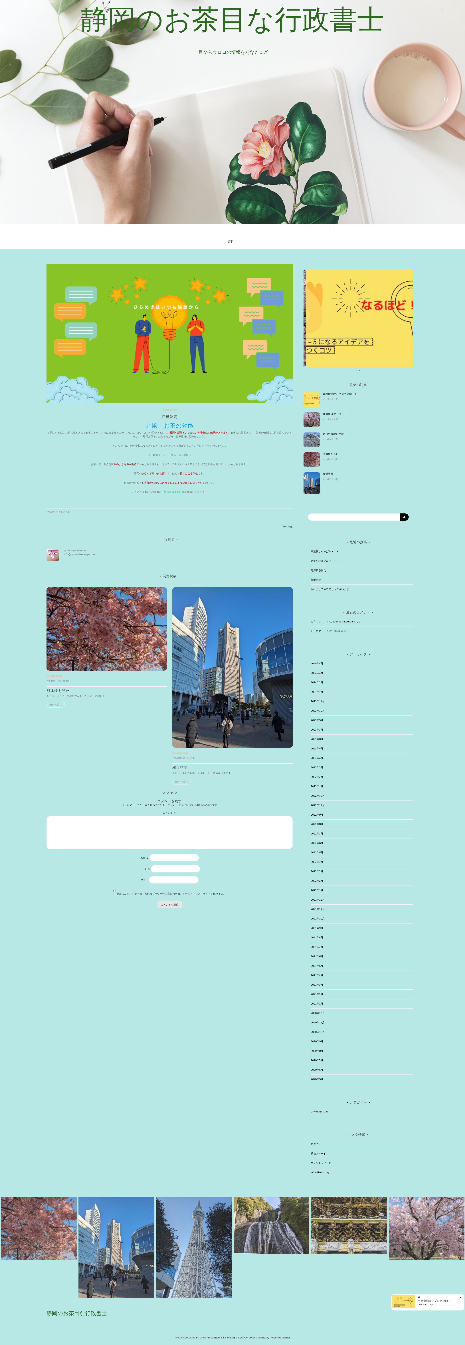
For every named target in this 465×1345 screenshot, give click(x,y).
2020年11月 (318, 1022)
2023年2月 (317, 777)
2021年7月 (317, 947)
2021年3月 (317, 984)
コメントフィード (321, 1163)
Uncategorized (170, 409)
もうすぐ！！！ (320, 621)
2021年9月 (317, 928)
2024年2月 (317, 682)
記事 (230, 241)
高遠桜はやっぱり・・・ (193, 690)
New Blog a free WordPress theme (244, 1337)
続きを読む (55, 781)
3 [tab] (172, 793)
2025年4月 (317, 663)
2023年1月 (317, 786)
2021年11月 (318, 909)
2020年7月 (317, 1060)
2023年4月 (317, 758)
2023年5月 (317, 748)
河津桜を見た (331, 453)
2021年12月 (318, 899)
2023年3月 (317, 767)
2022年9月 (317, 814)
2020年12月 (318, 1013)
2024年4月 (317, 673)
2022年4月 (317, 862)
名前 (144, 857)
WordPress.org (320, 1172)
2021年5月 (317, 965)
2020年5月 (317, 1079)
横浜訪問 (54, 767)
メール (144, 868)
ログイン (316, 1144)
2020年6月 (317, 1069)
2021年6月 (317, 956)
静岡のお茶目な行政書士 (233, 19)
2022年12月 (318, 795)
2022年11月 (318, 805)
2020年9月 (317, 1041)
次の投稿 (287, 527)
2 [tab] (168, 793)
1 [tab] (164, 793)
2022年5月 (317, 852)
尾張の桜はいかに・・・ (337, 433)
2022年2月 (317, 880)
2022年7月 (317, 833)
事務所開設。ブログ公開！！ (340, 394)
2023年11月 (318, 701)
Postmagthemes (280, 1337)
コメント (169, 812)
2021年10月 (318, 918)
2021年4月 (317, 975)
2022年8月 (317, 824)
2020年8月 (317, 1050)
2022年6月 (317, 843)
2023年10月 (318, 710)
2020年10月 (318, 1032)
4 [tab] (176, 793)
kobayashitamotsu (78, 550)
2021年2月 (317, 994)
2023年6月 (317, 739)
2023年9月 (317, 720)
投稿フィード (318, 1153)
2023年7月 (317, 729)
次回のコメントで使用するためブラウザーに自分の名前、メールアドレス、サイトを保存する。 (171, 893)
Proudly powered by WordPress (194, 1337)
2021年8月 (317, 937)
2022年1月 (317, 890)
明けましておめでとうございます (330, 589)
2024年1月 (317, 691)
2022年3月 (317, 871)
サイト (144, 880)
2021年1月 (317, 1003)
